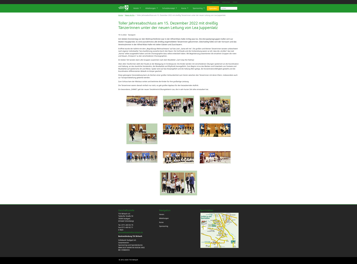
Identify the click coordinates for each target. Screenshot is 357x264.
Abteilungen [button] (150, 8)
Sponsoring (163, 226)
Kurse (161, 222)
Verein (161, 214)
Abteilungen (164, 218)
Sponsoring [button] (198, 8)
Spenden (213, 8)
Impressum (215, 2)
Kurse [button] (184, 8)
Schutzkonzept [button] (168, 8)
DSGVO (235, 2)
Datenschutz (226, 2)
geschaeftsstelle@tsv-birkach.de (130, 232)
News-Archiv (130, 15)
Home (120, 15)
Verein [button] (136, 8)
